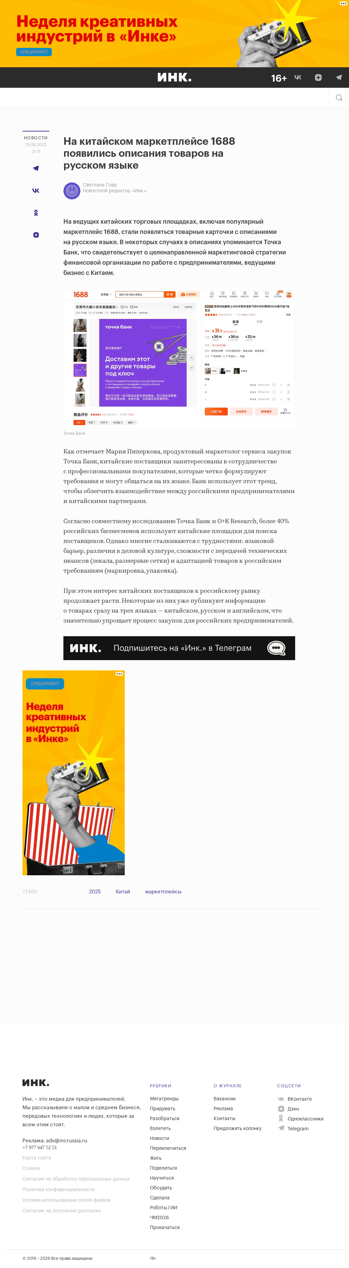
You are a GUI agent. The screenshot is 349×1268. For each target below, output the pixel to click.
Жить (156, 1158)
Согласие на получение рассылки (61, 1211)
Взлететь (160, 1128)
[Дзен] (318, 77)
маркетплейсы (163, 891)
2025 (95, 891)
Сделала (160, 1198)
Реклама (223, 1108)
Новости (159, 1138)
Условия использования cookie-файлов (66, 1200)
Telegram (297, 1129)
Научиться (162, 1178)
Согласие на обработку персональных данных (76, 1179)
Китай (123, 891)
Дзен (292, 1109)
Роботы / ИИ (163, 1208)
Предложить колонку (237, 1128)
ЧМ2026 (159, 1217)
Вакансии (225, 1099)
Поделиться (163, 1168)
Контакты (225, 1118)
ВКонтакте (299, 1099)
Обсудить (161, 1188)
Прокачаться (165, 1227)
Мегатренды (164, 1099)
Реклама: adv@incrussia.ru (54, 1140)
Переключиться (168, 1148)
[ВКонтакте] (298, 77)
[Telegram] (339, 77)
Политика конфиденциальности (58, 1189)
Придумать (162, 1108)
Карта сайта (36, 1158)
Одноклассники (304, 1119)
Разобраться (164, 1118)
